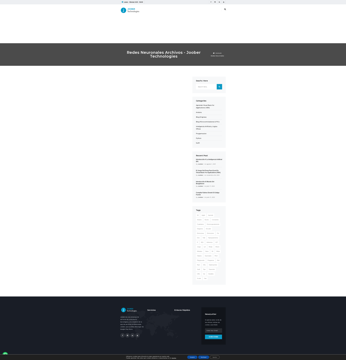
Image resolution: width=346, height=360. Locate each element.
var (204, 274)
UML (198, 274)
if (197, 242)
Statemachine (213, 265)
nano (207, 251)
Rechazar (203, 357)
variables (211, 274)
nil (212, 251)
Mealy (210, 247)
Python (198, 138)
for (218, 233)
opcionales (208, 256)
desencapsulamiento (213, 224)
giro (198, 238)
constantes (215, 219)
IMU (202, 242)
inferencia (209, 242)
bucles (207, 219)
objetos (199, 256)
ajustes (174, 358)
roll (218, 260)
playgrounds (200, 260)
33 (197, 215)
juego (199, 247)
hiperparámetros (213, 238)
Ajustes (215, 357)
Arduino (199, 112)
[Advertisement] (173, 29)
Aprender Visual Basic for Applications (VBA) (205, 106)
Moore (217, 247)
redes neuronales (217, 56)
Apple (203, 215)
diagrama (200, 229)
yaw (205, 278)
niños (218, 251)
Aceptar (192, 357)
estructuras (200, 233)
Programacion (201, 133)
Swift (198, 143)
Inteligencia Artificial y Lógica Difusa (206, 128)
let (205, 247)
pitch (216, 256)
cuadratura (200, 224)
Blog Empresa (201, 117)
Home (217, 53)
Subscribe (213, 337)
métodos (199, 251)
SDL (204, 265)
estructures (210, 233)
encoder (208, 229)
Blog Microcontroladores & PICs (207, 122)
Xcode (199, 278)
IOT (217, 242)
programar (211, 260)
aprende (210, 215)
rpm (198, 265)
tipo (204, 269)
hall (204, 238)
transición (212, 269)
